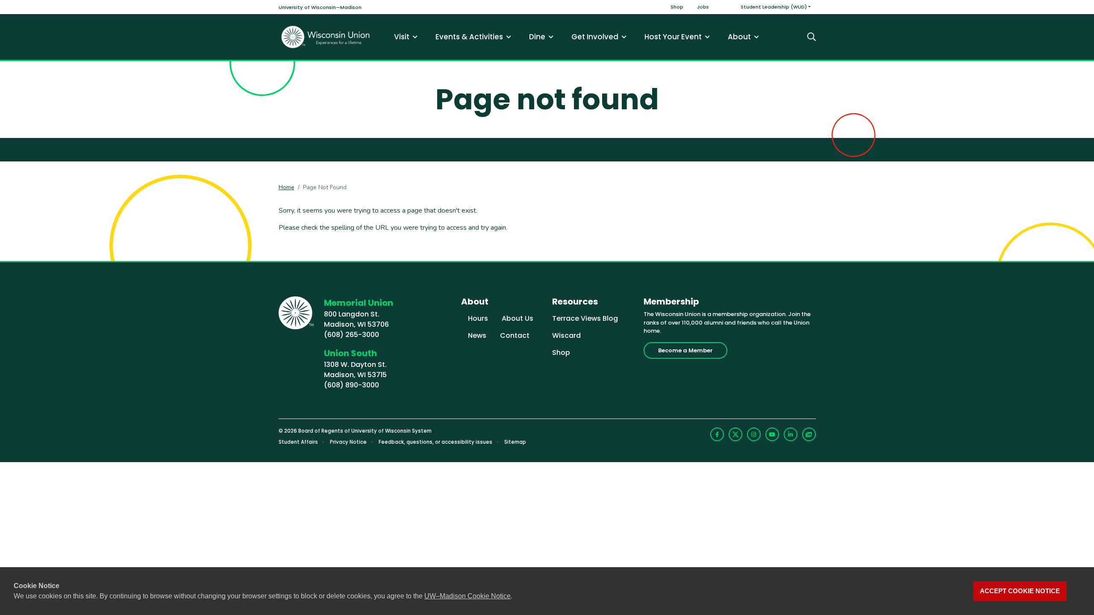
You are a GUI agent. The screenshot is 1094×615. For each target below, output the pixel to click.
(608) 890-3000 (351, 385)
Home (286, 187)
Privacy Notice (348, 442)
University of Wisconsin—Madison (320, 7)
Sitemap (515, 442)
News (477, 335)
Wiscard (566, 335)
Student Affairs (298, 442)
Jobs (703, 6)
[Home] (326, 36)
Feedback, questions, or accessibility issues (435, 442)
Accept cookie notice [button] (1020, 591)
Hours (478, 318)
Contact (514, 335)
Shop (677, 6)
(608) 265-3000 (351, 335)
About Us (517, 318)
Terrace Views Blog (585, 318)
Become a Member (685, 350)
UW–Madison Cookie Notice (467, 596)
